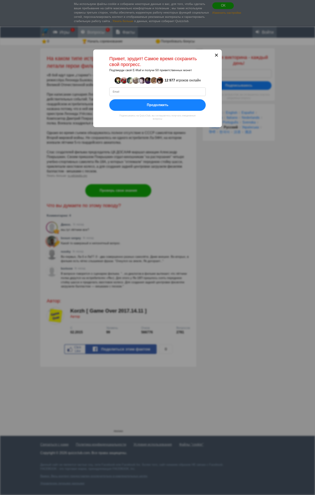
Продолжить (157, 105)
